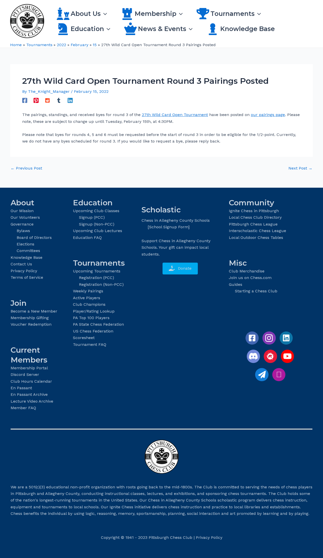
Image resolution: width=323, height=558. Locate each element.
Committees (28, 250)
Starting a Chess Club (256, 291)
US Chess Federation (93, 331)
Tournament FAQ (89, 344)
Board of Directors (34, 237)
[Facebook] (24, 100)
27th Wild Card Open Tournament (175, 114)
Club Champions (89, 304)
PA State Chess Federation (98, 324)
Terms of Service (27, 277)
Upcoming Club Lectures (97, 230)
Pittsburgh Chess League (253, 224)
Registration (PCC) (96, 277)
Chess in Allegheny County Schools (176, 220)
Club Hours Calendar (31, 381)
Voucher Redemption (31, 324)
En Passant (21, 387)
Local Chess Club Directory (255, 217)
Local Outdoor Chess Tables (256, 237)
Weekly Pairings (88, 291)
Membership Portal (29, 368)
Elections (25, 244)
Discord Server (25, 374)
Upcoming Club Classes (96, 210)
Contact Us (21, 264)
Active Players (86, 297)
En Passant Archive (29, 394)
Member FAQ (23, 407)
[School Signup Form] (169, 227)
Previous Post (26, 168)
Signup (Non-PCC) (96, 224)
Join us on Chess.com (250, 277)
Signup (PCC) (92, 217)
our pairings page (268, 114)
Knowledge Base (26, 257)
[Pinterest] (36, 100)
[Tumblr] (58, 100)
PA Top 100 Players (91, 317)
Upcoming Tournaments (96, 271)
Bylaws (23, 230)
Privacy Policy (24, 270)
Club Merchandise (246, 271)
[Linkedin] (70, 100)
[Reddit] (47, 100)
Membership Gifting (30, 317)
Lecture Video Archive (32, 401)
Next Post (300, 168)
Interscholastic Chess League (257, 230)
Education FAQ (87, 237)
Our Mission (22, 210)
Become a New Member (34, 311)
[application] (104, 14)
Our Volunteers (25, 217)
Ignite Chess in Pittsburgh (254, 210)
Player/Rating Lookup (94, 311)
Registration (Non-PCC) (101, 284)
